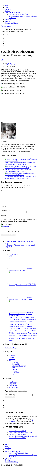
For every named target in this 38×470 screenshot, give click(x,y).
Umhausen (18, 335)
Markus (9, 63)
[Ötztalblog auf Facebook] (6, 38)
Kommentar (4, 191)
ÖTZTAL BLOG (6, 26)
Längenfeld (14, 324)
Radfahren (33, 328)
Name (3, 207)
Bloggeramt (12, 384)
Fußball (24, 319)
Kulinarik (24, 321)
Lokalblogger (13, 385)
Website (3, 215)
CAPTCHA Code (13, 231)
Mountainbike (23, 324)
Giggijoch (28, 319)
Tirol (29, 333)
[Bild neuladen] (6, 226)
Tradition (35, 333)
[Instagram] (6, 41)
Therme (17, 333)
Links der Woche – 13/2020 (17, 431)
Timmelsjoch (24, 333)
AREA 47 (32, 318)
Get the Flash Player (11, 348)
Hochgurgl (11, 321)
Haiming (33, 319)
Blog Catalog (13, 382)
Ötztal (6, 7)
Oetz (27, 328)
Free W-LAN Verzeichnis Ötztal (18, 14)
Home (6, 5)
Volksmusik (27, 335)
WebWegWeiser (13, 387)
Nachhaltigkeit (12, 326)
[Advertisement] (19, 108)
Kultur (30, 321)
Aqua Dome (24, 317)
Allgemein (9, 65)
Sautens (21, 330)
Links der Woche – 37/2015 (17, 438)
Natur (17, 326)
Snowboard (28, 330)
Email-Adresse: (9, 395)
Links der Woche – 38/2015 (17, 434)
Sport (34, 331)
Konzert (20, 321)
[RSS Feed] (6, 43)
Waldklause (34, 335)
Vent (23, 335)
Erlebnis (7, 11)
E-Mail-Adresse (6, 210)
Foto (21, 319)
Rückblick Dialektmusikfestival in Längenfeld (23, 436)
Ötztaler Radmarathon (27, 338)
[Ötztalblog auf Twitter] (6, 40)
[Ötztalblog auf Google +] (6, 45)
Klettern (16, 321)
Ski (25, 330)
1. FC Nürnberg (12, 317)
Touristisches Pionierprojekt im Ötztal (20, 432)
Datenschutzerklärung (11, 23)
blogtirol (16, 319)
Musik (29, 324)
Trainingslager (12, 335)
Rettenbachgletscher (14, 330)
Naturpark (21, 326)
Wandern (11, 338)
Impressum (8, 19)
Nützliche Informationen (12, 12)
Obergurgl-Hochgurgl (17, 328)
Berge (36, 317)
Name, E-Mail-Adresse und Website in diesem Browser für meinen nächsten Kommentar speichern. (19, 220)
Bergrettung (11, 319)
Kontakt (7, 21)
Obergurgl (28, 326)
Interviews (8, 9)
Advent (17, 317)
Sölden (12, 333)
